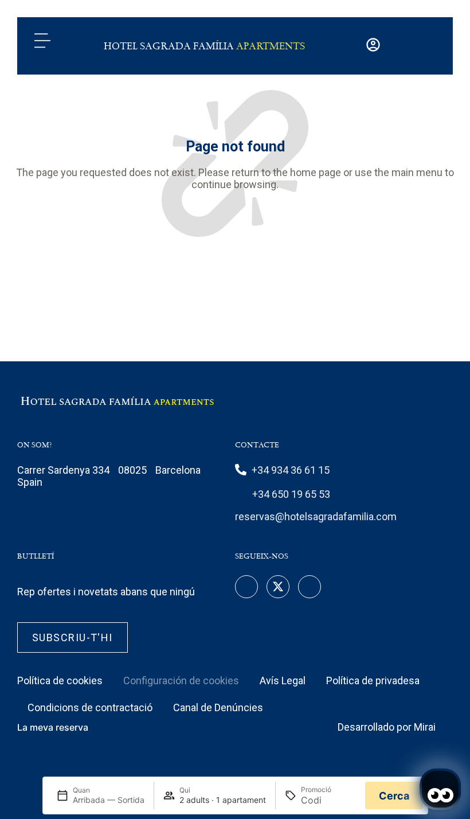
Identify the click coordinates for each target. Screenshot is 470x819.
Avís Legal (283, 680)
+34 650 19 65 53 (291, 494)
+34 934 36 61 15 (291, 470)
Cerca (394, 796)
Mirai (425, 727)
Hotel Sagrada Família (204, 46)
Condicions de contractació (90, 707)
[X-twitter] (278, 586)
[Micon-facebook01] (246, 586)
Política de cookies (60, 680)
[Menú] (42, 41)
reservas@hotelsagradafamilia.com (316, 516)
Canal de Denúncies (218, 707)
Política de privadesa (373, 680)
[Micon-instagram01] (309, 586)
